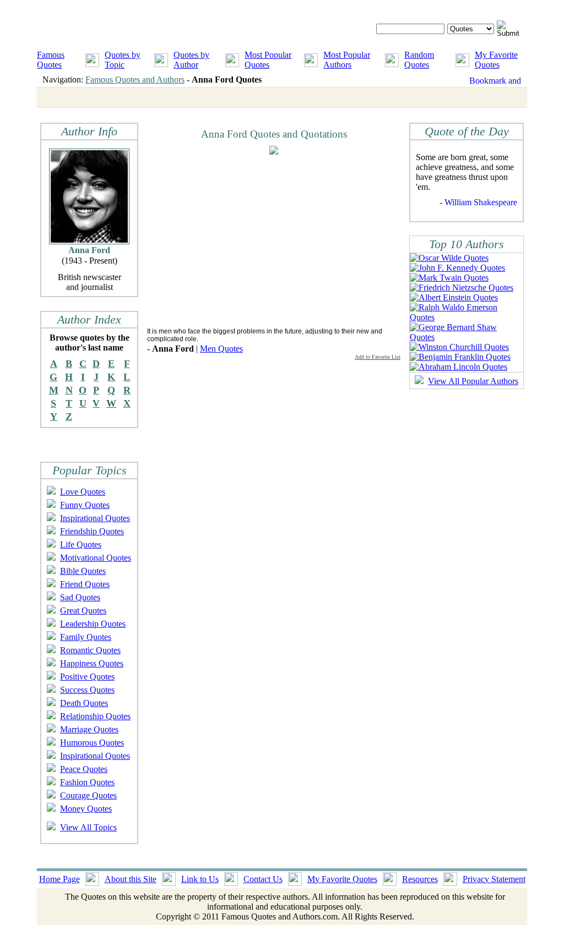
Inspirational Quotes (95, 518)
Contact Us (263, 879)
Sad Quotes (80, 597)
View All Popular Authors (473, 381)
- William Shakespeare (478, 202)
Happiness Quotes (91, 663)
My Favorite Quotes (496, 59)
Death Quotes (84, 703)
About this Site (130, 879)
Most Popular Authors (346, 59)
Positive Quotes (87, 676)
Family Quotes (85, 637)
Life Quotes (80, 544)
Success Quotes (87, 689)
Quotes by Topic (122, 59)
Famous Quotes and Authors (135, 79)
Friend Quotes (85, 584)
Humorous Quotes (92, 742)
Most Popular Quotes (268, 59)
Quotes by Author (191, 59)
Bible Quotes (83, 571)
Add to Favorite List (377, 357)
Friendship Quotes (92, 531)
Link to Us (200, 879)
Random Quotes (419, 59)
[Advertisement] (239, 240)
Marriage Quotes (89, 729)
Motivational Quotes (95, 557)
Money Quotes (86, 808)
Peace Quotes (83, 769)
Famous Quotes (50, 59)
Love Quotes (82, 491)
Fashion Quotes (87, 782)
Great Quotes (83, 610)
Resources (420, 879)
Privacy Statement (494, 879)
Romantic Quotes (90, 650)
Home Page (59, 879)
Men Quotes (221, 348)
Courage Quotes (88, 795)
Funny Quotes (85, 505)
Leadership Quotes (93, 623)
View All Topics (88, 827)
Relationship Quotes (95, 716)
